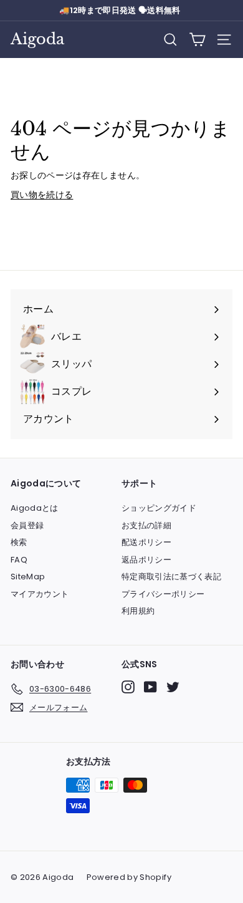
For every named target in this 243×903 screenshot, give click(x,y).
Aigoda (37, 39)
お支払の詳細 (146, 525)
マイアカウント (40, 594)
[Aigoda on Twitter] (172, 686)
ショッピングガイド (159, 508)
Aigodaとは (35, 508)
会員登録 (27, 525)
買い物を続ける (42, 194)
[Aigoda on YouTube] (150, 686)
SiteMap (28, 576)
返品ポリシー (146, 560)
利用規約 (138, 611)
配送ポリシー (146, 542)
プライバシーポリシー (163, 594)
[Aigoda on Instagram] (128, 686)
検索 (19, 542)
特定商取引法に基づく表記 (171, 576)
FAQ (19, 560)
